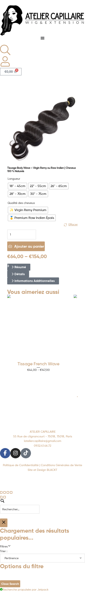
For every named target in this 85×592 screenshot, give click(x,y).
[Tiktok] (26, 453)
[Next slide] (8, 266)
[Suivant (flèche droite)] (4, 497)
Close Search (10, 584)
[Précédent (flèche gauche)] (1, 497)
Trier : (3, 551)
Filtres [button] (10, 546)
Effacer (73, 224)
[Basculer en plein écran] (4, 492)
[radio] (17, 186)
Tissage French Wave (38, 363)
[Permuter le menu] (42, 38)
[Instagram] (15, 453)
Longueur (14, 178)
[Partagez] (8, 492)
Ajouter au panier (29, 246)
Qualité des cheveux (21, 203)
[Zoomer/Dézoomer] (1, 492)
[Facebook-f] (5, 453)
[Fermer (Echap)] (11, 492)
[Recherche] (42, 504)
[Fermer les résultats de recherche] (3, 522)
